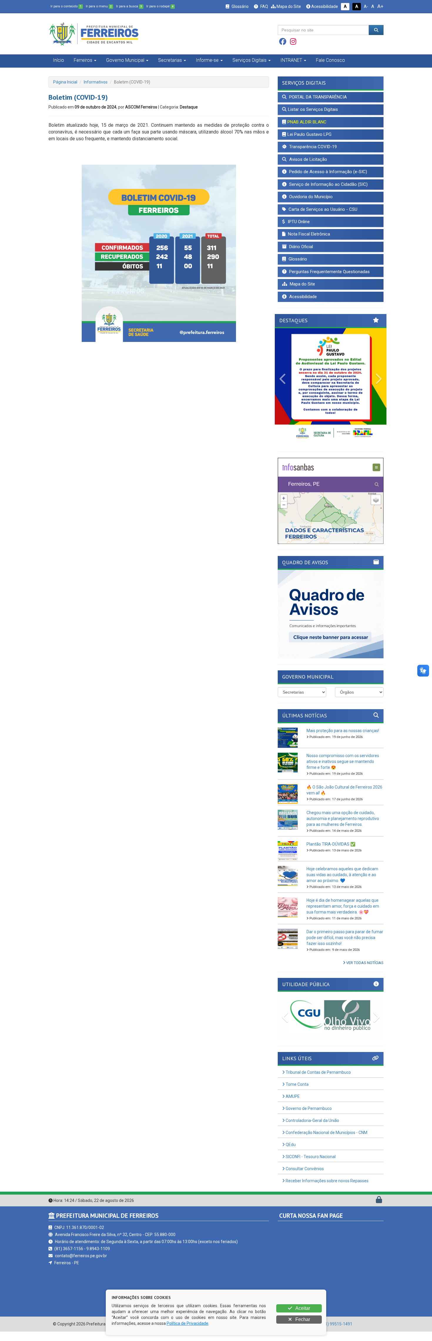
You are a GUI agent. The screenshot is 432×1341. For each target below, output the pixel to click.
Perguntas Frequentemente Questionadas (329, 271)
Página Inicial (65, 82)
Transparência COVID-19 (312, 146)
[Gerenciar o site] (379, 1201)
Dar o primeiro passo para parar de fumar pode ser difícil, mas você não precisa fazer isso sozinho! (345, 937)
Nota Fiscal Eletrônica (308, 234)
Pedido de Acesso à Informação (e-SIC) (327, 171)
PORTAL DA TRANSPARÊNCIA (317, 97)
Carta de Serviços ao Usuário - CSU (322, 209)
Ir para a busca (129, 6)
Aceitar (302, 1308)
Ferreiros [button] (83, 60)
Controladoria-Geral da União (312, 1120)
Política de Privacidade (187, 1323)
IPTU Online (298, 221)
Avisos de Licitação (307, 159)
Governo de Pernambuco (308, 1108)
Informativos (96, 82)
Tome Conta (297, 1084)
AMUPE (292, 1096)
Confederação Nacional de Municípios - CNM (326, 1132)
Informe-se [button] (207, 60)
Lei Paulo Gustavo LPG (309, 134)
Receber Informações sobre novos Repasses (327, 1180)
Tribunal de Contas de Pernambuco (318, 1072)
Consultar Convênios (304, 1168)
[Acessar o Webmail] (372, 1201)
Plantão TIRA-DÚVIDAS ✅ (331, 844)
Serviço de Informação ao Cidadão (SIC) (328, 184)
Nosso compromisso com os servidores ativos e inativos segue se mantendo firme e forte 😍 (343, 761)
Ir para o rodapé (159, 6)
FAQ (263, 6)
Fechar (302, 1319)
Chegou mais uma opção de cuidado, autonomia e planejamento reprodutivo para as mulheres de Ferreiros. (343, 818)
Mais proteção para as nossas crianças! (343, 730)
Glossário (240, 6)
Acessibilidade (324, 6)
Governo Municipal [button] (125, 60)
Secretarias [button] (170, 60)
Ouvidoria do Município (310, 196)
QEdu (290, 1144)
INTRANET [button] (291, 60)
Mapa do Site (288, 6)
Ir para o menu (99, 6)
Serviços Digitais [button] (249, 60)
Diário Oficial (300, 246)
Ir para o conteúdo (66, 6)
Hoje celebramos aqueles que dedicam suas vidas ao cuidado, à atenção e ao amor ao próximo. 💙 (342, 874)
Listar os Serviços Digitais (313, 109)
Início (58, 60)
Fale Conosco (330, 60)
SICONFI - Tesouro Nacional (310, 1156)
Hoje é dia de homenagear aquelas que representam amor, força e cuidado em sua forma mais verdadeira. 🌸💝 (343, 906)
